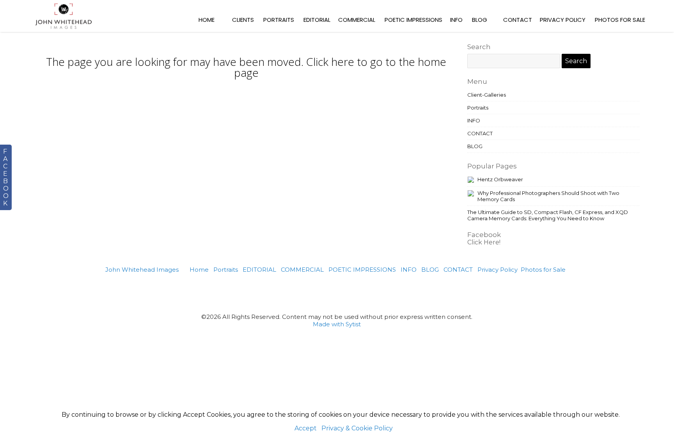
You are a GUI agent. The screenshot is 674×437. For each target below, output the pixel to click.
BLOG (479, 20)
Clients (243, 20)
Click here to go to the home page (340, 67)
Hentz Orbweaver (500, 179)
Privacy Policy (562, 20)
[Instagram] (346, 293)
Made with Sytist (337, 324)
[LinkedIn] (365, 293)
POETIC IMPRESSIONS (413, 20)
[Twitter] (327, 293)
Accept (305, 428)
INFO (456, 20)
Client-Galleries (486, 95)
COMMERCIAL (356, 20)
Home (207, 20)
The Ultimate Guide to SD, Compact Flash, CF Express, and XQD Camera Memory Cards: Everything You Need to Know (547, 215)
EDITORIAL (316, 20)
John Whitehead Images (142, 269)
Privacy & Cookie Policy (357, 428)
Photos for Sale (620, 20)
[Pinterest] (308, 293)
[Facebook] (289, 293)
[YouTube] (385, 293)
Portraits (278, 20)
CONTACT (517, 20)
